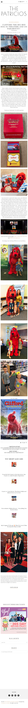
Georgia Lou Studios (5, 703)
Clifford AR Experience (15, 238)
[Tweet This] (20, 442)
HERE (15, 236)
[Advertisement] (14, 670)
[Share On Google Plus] (24, 442)
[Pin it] (26, 442)
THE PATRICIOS (14, 11)
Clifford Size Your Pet (22, 236)
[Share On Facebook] (22, 442)
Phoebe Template (15, 701)
